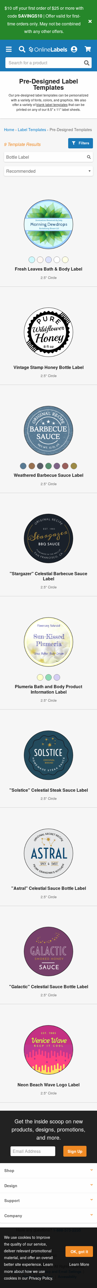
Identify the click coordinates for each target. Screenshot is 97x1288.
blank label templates (52, 104)
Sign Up (75, 1151)
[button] (8, 49)
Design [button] (10, 1185)
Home (9, 129)
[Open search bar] (22, 49)
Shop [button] (9, 1170)
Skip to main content (19, 27)
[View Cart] (88, 49)
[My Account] (74, 49)
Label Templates (32, 129)
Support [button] (12, 1200)
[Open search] (87, 63)
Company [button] (13, 1215)
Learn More (79, 1264)
